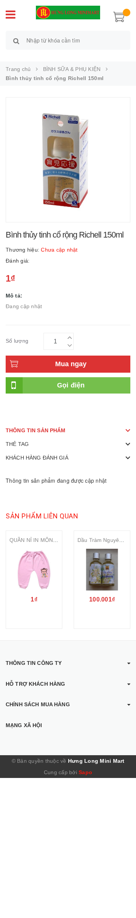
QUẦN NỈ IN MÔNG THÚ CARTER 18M (57, 540)
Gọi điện (71, 385)
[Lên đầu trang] (120, 895)
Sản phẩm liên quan (42, 516)
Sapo (85, 772)
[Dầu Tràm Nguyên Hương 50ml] (102, 569)
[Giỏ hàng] (119, 16)
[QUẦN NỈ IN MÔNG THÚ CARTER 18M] (34, 569)
